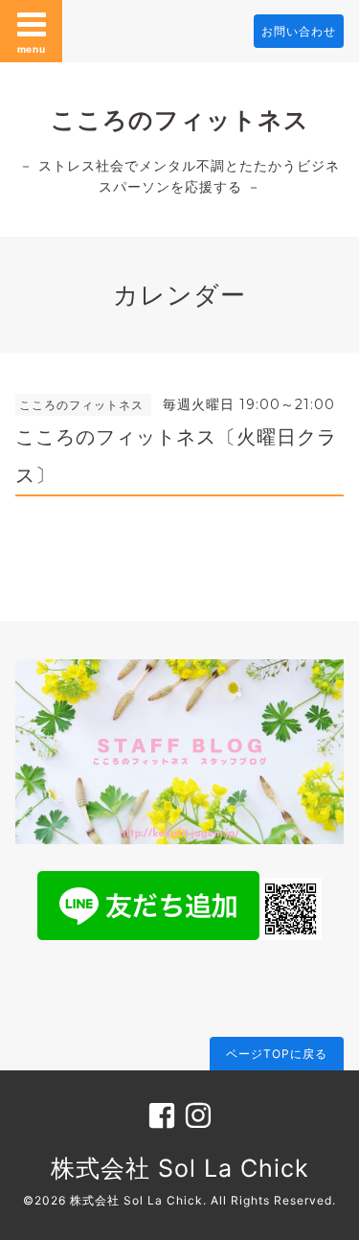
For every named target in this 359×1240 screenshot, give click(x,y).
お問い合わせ (298, 31)
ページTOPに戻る (276, 1053)
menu (31, 49)
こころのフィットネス (180, 119)
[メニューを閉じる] (179, 620)
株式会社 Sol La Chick (180, 1168)
